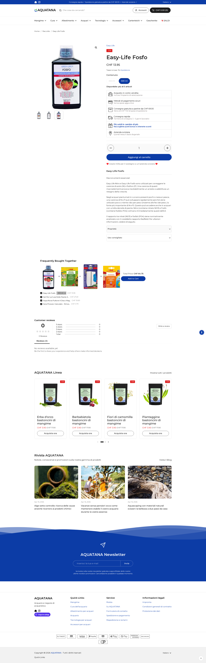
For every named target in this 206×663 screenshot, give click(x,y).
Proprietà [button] (112, 229)
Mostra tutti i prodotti (161, 373)
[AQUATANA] (45, 10)
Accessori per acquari (80, 624)
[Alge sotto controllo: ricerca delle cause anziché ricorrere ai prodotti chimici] (56, 482)
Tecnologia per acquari (81, 620)
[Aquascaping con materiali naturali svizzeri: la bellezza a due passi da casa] (150, 482)
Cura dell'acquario (78, 607)
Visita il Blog (165, 460)
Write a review (164, 326)
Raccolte (46, 31)
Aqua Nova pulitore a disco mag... (57, 301)
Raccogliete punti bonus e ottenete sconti (132, 127)
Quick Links (39, 657)
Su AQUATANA (113, 607)
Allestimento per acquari (82, 611)
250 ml (112, 81)
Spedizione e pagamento (118, 615)
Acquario (74, 615)
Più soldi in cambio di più (126, 124)
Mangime (74, 602)
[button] (160, 10)
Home (37, 31)
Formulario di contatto (116, 611)
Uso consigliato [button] (115, 238)
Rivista (109, 602)
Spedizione (125, 70)
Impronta (146, 602)
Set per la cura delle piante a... (56, 297)
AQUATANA (56, 653)
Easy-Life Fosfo (49, 293)
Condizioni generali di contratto (157, 607)
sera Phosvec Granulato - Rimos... (56, 304)
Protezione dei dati (151, 611)
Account (143, 10)
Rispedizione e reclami (116, 620)
